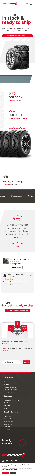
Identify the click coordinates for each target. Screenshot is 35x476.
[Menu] (22, 4)
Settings (21, 473)
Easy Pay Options (9, 392)
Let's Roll (26, 362)
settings (16, 469)
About (5, 382)
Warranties (7, 405)
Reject (13, 473)
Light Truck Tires (8, 424)
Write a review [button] (16, 267)
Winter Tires (7, 416)
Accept (5, 473)
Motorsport (7, 429)
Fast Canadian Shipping (10, 389)
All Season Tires (8, 419)
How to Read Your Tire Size (11, 400)
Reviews (6, 384)
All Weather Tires (8, 421)
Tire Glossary (7, 403)
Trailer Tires (7, 426)
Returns (6, 408)
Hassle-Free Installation (10, 387)
